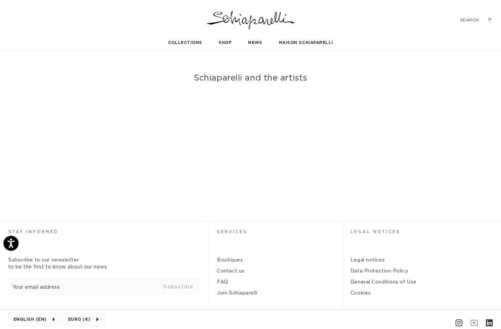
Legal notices (368, 260)
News (255, 43)
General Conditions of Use (384, 282)
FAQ (222, 282)
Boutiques (230, 260)
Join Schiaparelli (237, 293)
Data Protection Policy (379, 271)
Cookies (361, 293)
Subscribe (179, 287)
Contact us (230, 271)
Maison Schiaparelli (306, 43)
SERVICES (232, 232)
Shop (225, 43)
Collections (185, 43)
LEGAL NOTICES (375, 232)
